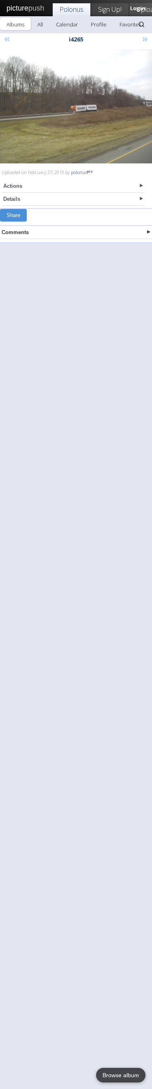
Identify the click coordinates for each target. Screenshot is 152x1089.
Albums (15, 24)
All (40, 24)
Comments (15, 232)
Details (11, 199)
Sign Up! (110, 9)
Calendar (67, 24)
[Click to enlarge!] (76, 106)
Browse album (121, 1075)
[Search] (141, 24)
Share (13, 215)
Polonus (71, 9)
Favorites (130, 24)
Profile (99, 24)
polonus (79, 172)
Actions (12, 186)
